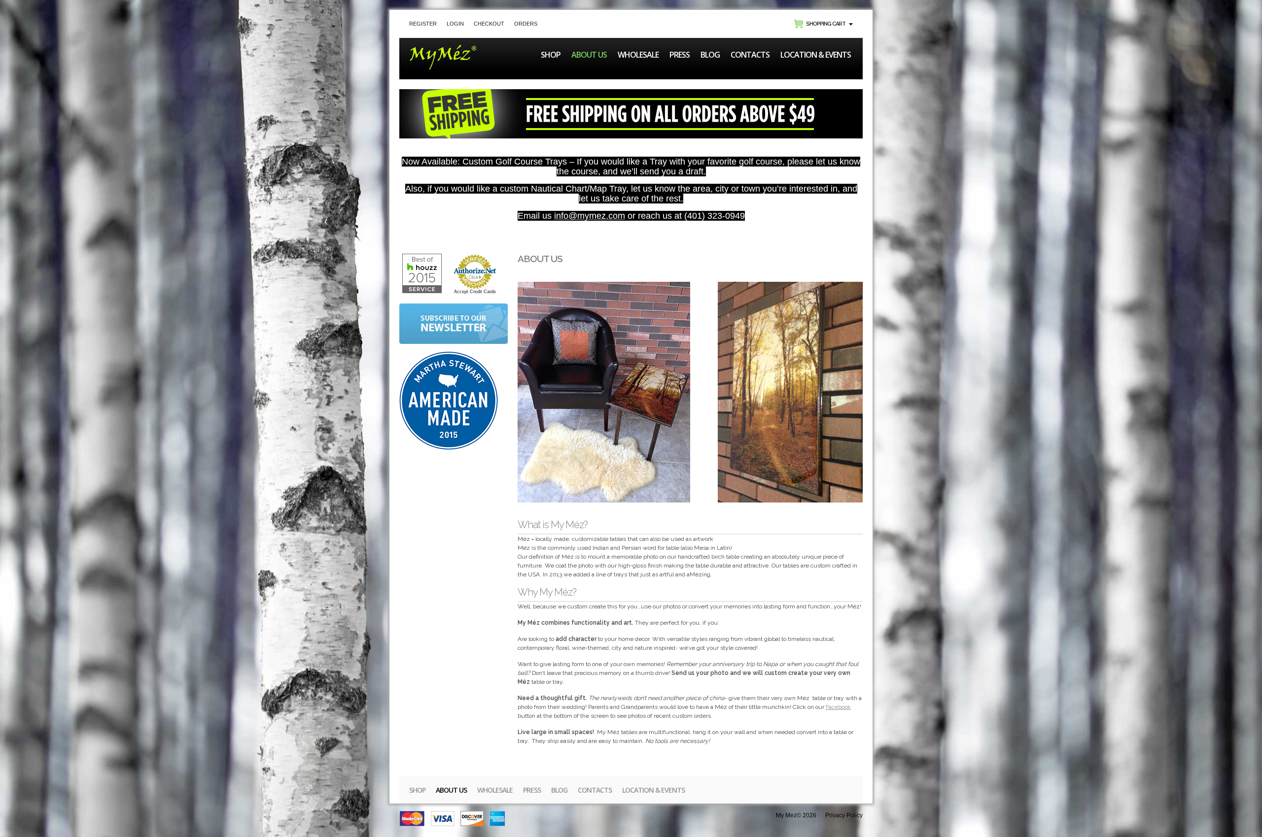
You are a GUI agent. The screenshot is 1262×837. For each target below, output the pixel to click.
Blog (710, 55)
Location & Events (815, 55)
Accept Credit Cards (475, 291)
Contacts (750, 55)
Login (455, 24)
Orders (525, 24)
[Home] (443, 49)
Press (679, 55)
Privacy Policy (844, 815)
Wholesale (638, 55)
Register (423, 24)
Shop (551, 55)
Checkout (489, 24)
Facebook (838, 706)
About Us (589, 55)
